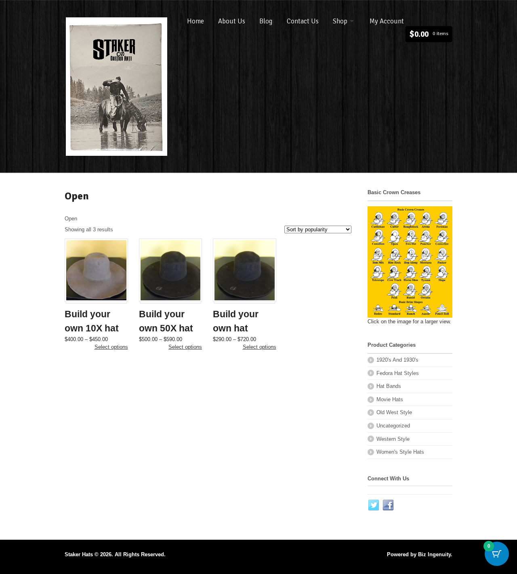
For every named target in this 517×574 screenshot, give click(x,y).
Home (195, 21)
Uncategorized (393, 426)
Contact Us (303, 21)
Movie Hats (389, 399)
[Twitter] (374, 505)
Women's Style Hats (400, 452)
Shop (340, 21)
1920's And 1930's (397, 360)
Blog (266, 21)
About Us (231, 21)
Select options (111, 347)
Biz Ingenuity (434, 554)
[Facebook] (388, 505)
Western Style (393, 439)
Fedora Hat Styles (397, 373)
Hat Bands (388, 386)
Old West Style (394, 412)
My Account (387, 21)
